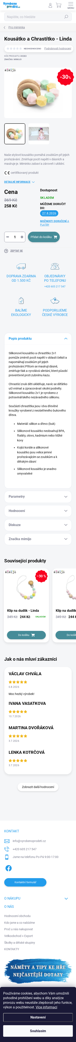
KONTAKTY (11, 949)
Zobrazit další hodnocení (38, 787)
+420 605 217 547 (25, 849)
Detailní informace (17, 181)
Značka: (13, 59)
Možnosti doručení (54, 223)
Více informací (46, 1007)
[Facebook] (8, 867)
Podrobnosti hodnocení (57, 48)
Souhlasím (38, 1031)
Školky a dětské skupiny (19, 942)
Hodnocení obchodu (17, 916)
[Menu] (70, 5)
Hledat (66, 16)
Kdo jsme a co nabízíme (19, 922)
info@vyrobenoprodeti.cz (29, 841)
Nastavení (38, 1017)
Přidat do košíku (41, 237)
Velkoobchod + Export (18, 936)
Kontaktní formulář (25, 882)
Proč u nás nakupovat (18, 929)
